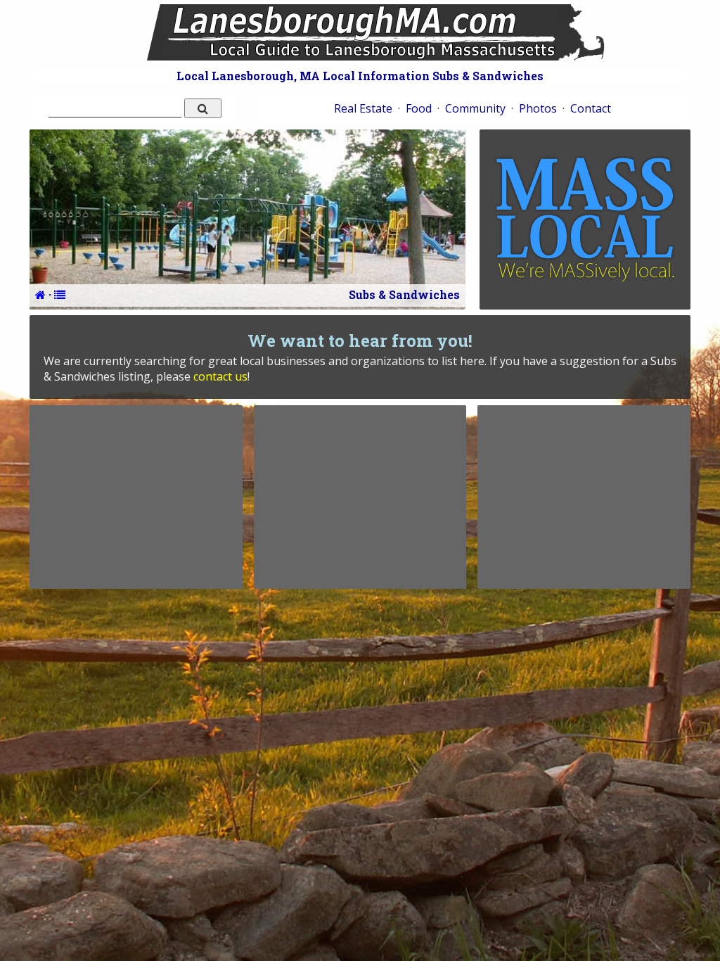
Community (475, 108)
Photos (538, 108)
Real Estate (363, 108)
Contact (590, 108)
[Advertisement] (135, 497)
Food (419, 108)
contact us (220, 376)
